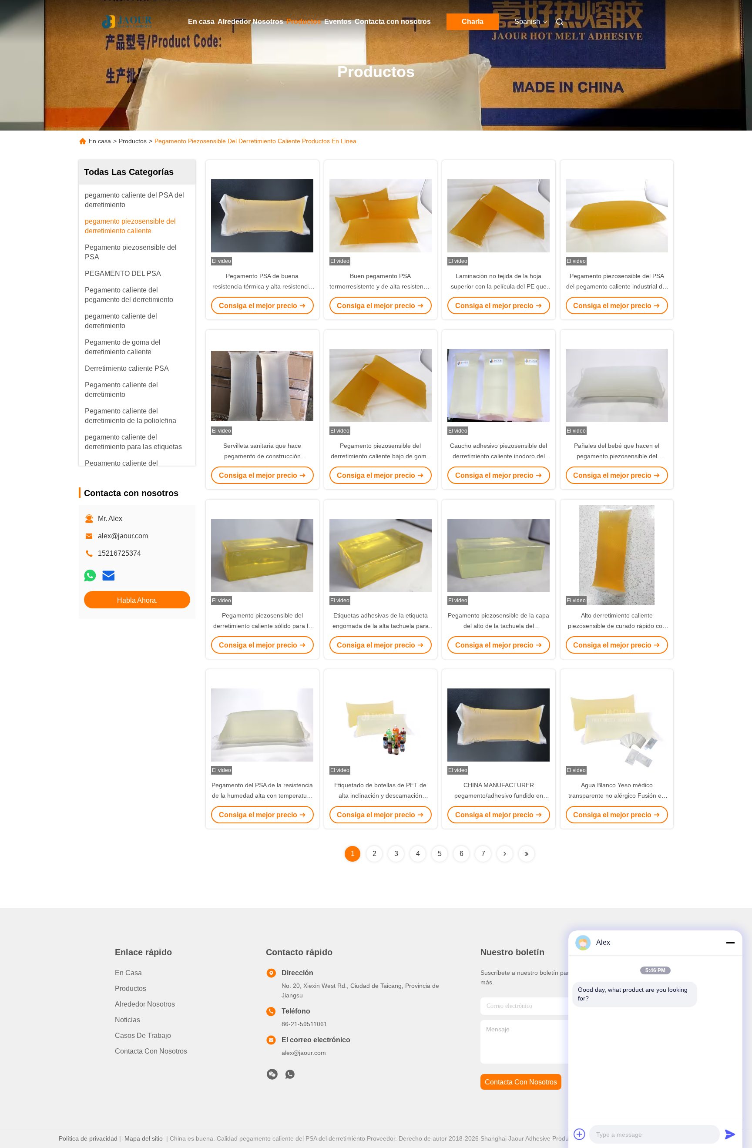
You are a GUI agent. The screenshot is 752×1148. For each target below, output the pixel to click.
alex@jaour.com (123, 536)
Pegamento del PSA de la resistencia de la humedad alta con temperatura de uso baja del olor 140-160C (262, 795)
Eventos (338, 21)
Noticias (127, 1020)
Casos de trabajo (143, 1035)
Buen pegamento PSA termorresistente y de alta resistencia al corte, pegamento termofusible (380, 286)
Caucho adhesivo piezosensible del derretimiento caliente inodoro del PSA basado (498, 456)
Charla (472, 21)
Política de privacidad (88, 1138)
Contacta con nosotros (393, 21)
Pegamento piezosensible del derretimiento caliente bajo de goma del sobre (380, 456)
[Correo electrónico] (108, 575)
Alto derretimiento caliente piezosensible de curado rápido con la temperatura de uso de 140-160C (616, 626)
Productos (303, 21)
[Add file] (580, 1134)
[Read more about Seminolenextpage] (505, 854)
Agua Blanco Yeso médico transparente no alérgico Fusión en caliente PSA (616, 795)
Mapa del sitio (143, 1138)
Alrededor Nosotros (250, 21)
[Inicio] (127, 22)
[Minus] (730, 942)
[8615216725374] (290, 1076)
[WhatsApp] (90, 575)
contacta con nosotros (521, 1082)
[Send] (730, 1134)
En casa (201, 21)
